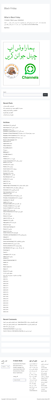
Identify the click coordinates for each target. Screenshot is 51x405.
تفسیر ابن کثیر (11, 326)
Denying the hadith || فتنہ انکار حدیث (12, 203)
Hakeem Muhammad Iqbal (8, 260)
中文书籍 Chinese (7, 154)
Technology (5, 250)
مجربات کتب (8, 213)
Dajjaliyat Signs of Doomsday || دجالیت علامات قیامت (15, 185)
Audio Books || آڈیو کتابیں (9, 125)
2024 (4, 281)
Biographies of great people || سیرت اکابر (13, 131)
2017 (4, 296)
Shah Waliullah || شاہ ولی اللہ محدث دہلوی (13, 247)
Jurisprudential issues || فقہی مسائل (12, 195)
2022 (4, 285)
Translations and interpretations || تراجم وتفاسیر (14, 234)
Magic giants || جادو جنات (9, 222)
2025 (4, 279)
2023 (4, 283)
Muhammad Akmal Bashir (8, 328)
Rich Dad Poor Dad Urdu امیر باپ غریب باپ (22, 331)
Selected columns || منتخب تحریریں (11, 243)
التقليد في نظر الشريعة (8, 112)
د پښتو (6, 150)
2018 (4, 294)
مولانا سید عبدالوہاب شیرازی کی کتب (13, 275)
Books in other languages (8, 139)
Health (4, 262)
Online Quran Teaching (8, 226)
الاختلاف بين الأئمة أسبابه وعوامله (10, 110)
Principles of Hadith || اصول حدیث (11, 205)
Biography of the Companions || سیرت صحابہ (14, 135)
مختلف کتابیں (9, 273)
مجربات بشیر (18, 328)
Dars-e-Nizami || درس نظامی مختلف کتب (13, 187)
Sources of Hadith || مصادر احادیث (11, 208)
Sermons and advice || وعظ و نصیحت (12, 245)
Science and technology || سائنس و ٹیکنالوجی (14, 241)
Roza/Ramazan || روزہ (9, 176)
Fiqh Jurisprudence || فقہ (10, 192)
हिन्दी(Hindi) (5, 152)
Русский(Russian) (7, 147)
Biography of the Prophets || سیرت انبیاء (13, 137)
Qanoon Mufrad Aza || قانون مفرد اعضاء (13, 211)
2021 (4, 287)
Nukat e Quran (6, 266)
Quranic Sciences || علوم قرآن (10, 232)
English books (6, 143)
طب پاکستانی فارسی (32, 324)
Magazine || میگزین (8, 220)
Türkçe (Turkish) (6, 145)
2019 (4, 292)
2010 (4, 311)
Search (4, 92)
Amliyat (5, 258)
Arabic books (6, 141)
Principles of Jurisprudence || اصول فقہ (12, 197)
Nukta (4, 269)
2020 (4, 290)
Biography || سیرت (8, 129)
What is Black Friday (12, 17)
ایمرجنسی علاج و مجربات (8, 106)
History (5, 264)
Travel (4, 252)
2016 (4, 298)
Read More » (7, 27)
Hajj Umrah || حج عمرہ (9, 174)
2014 (4, 303)
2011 (4, 309)
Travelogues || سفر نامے (9, 254)
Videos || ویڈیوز (13, 20)
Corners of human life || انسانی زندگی (12, 160)
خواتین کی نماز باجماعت (8, 114)
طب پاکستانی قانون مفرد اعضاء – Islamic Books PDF (14, 322)
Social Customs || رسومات (10, 168)
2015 (4, 300)
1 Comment (6, 20)
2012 (4, 307)
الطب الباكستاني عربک (32, 322)
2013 (4, 305)
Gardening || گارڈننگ (8, 200)
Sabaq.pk (5, 237)
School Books (6, 239)
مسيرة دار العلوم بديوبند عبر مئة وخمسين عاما (13, 108)
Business (5, 156)
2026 (4, 276)
